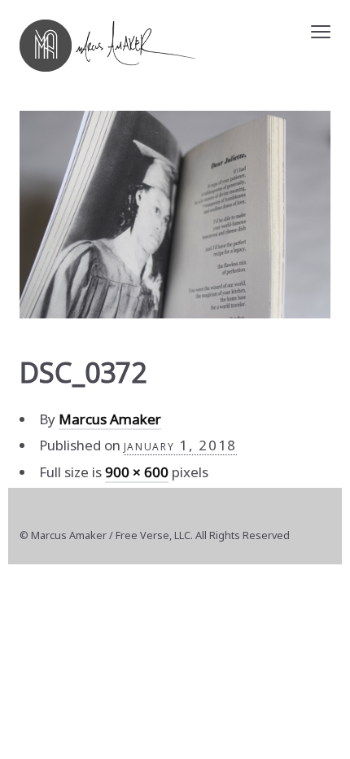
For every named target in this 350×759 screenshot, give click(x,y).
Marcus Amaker (110, 419)
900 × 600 (136, 472)
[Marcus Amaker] (107, 46)
